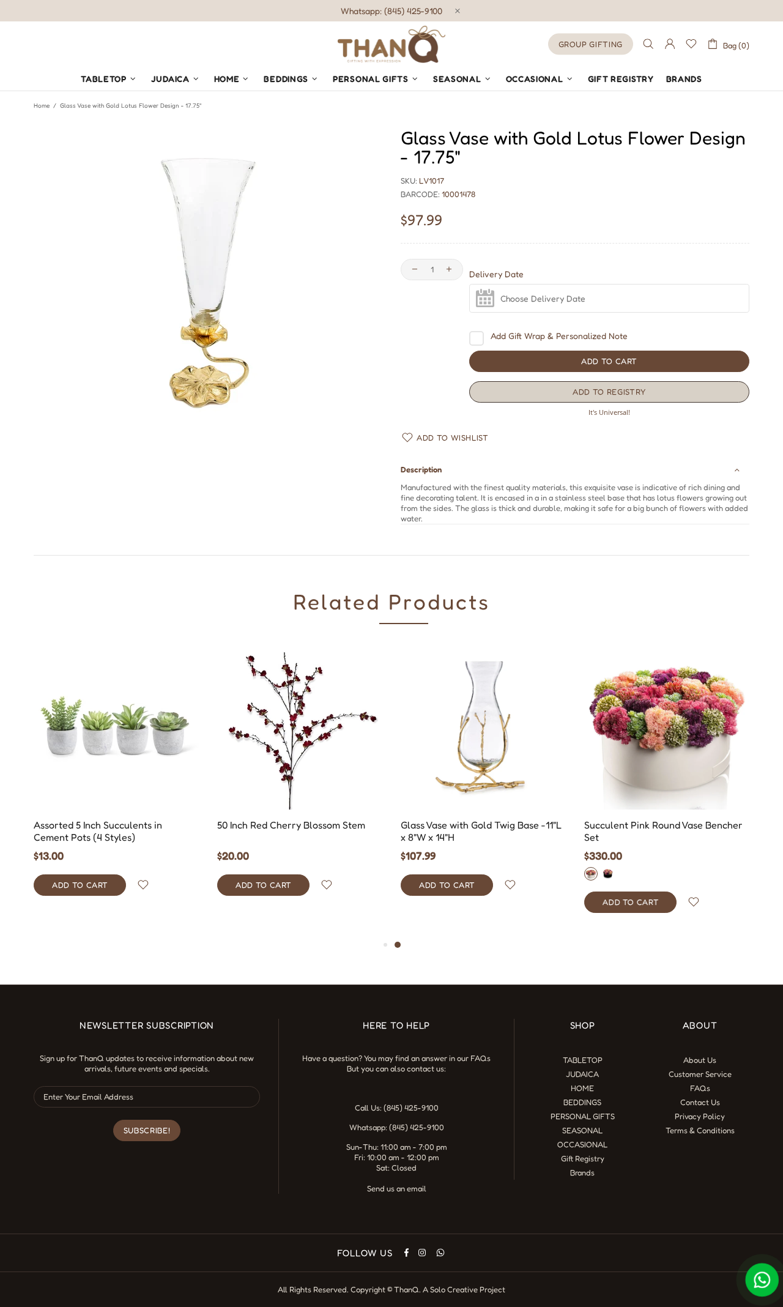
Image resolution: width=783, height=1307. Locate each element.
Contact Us (700, 1102)
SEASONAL (582, 1130)
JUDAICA (582, 1074)
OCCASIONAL (582, 1144)
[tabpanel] (483, 782)
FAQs (480, 1058)
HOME (582, 1088)
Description (421, 469)
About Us (699, 1060)
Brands (582, 1172)
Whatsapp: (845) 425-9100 (391, 11)
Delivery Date (496, 274)
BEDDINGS (582, 1102)
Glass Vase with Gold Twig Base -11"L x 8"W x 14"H (481, 831)
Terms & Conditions (700, 1130)
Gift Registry (582, 1158)
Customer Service (700, 1074)
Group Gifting (590, 44)
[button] (609, 392)
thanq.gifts (391, 44)
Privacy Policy (700, 1116)
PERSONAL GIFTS (583, 1116)
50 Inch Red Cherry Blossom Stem (291, 825)
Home (42, 105)
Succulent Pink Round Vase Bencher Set (663, 831)
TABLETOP (583, 1060)
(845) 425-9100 (411, 1107)
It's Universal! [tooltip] (609, 412)
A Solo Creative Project (464, 1289)
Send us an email (396, 1188)
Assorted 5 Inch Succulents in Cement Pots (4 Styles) (98, 831)
